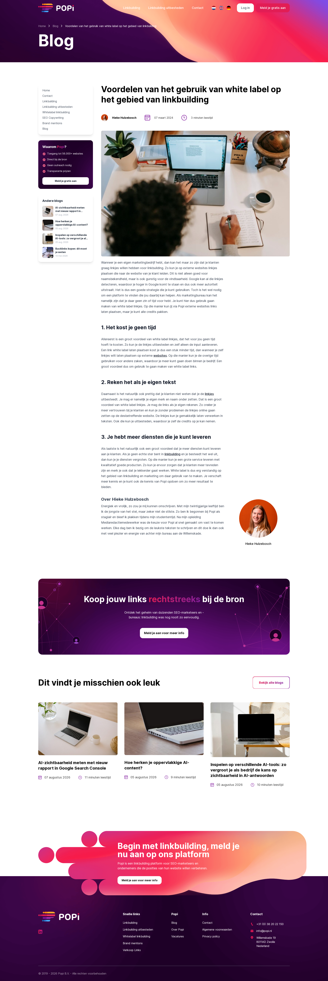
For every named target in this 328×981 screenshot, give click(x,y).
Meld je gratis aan (273, 8)
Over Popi (177, 929)
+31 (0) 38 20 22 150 (270, 924)
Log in (245, 8)
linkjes (209, 394)
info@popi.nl (264, 931)
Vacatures (177, 936)
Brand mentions (52, 123)
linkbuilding (172, 454)
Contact (197, 8)
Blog (55, 26)
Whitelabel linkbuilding (56, 112)
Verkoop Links (132, 950)
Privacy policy (211, 936)
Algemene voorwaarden (217, 929)
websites (160, 355)
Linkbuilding (131, 8)
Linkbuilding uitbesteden (166, 8)
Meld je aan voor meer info (164, 633)
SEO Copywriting (53, 117)
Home (42, 26)
